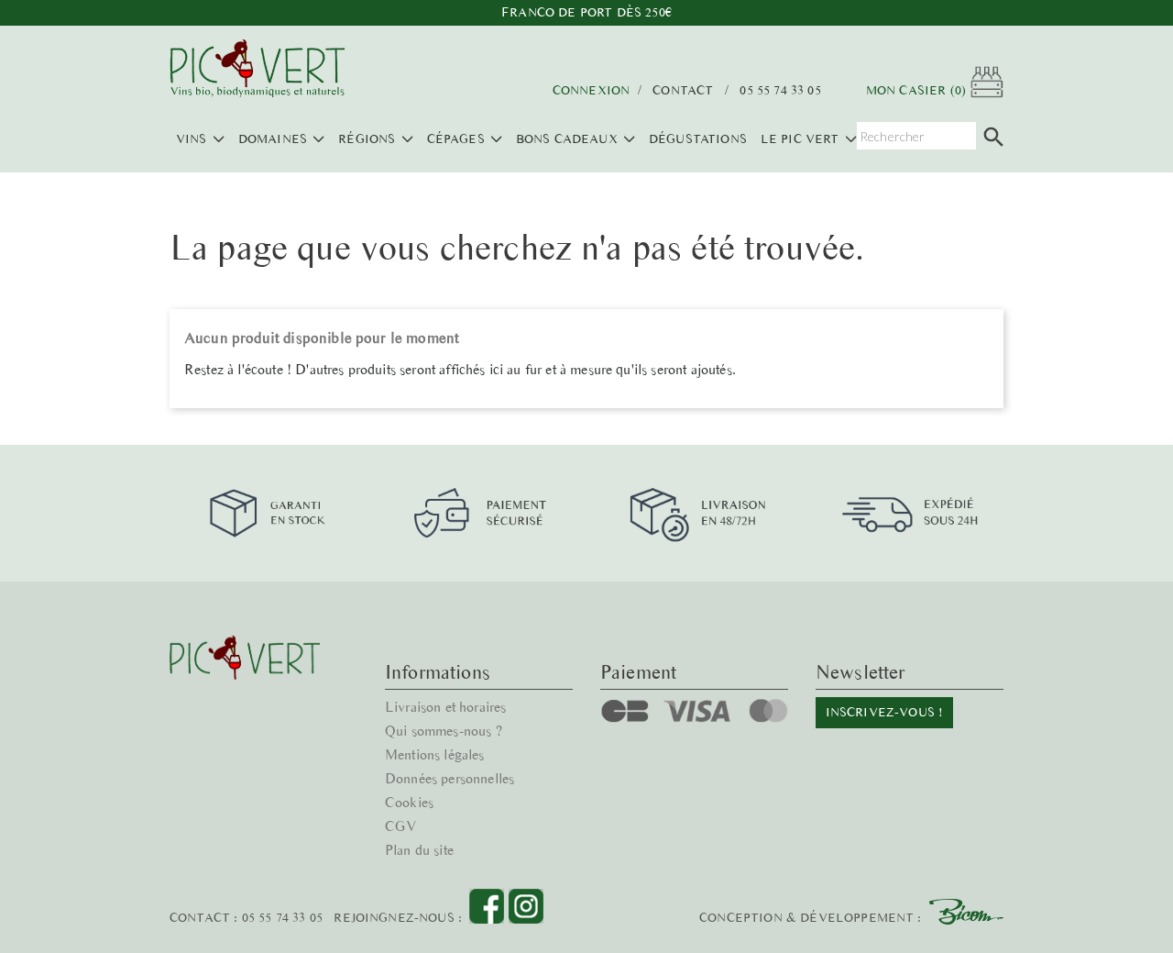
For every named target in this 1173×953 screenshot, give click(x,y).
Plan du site (419, 850)
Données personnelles (449, 778)
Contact (682, 90)
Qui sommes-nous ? (443, 730)
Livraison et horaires (445, 706)
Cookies (409, 802)
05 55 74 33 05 (780, 90)
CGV (401, 826)
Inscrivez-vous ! (885, 712)
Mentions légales (435, 754)
